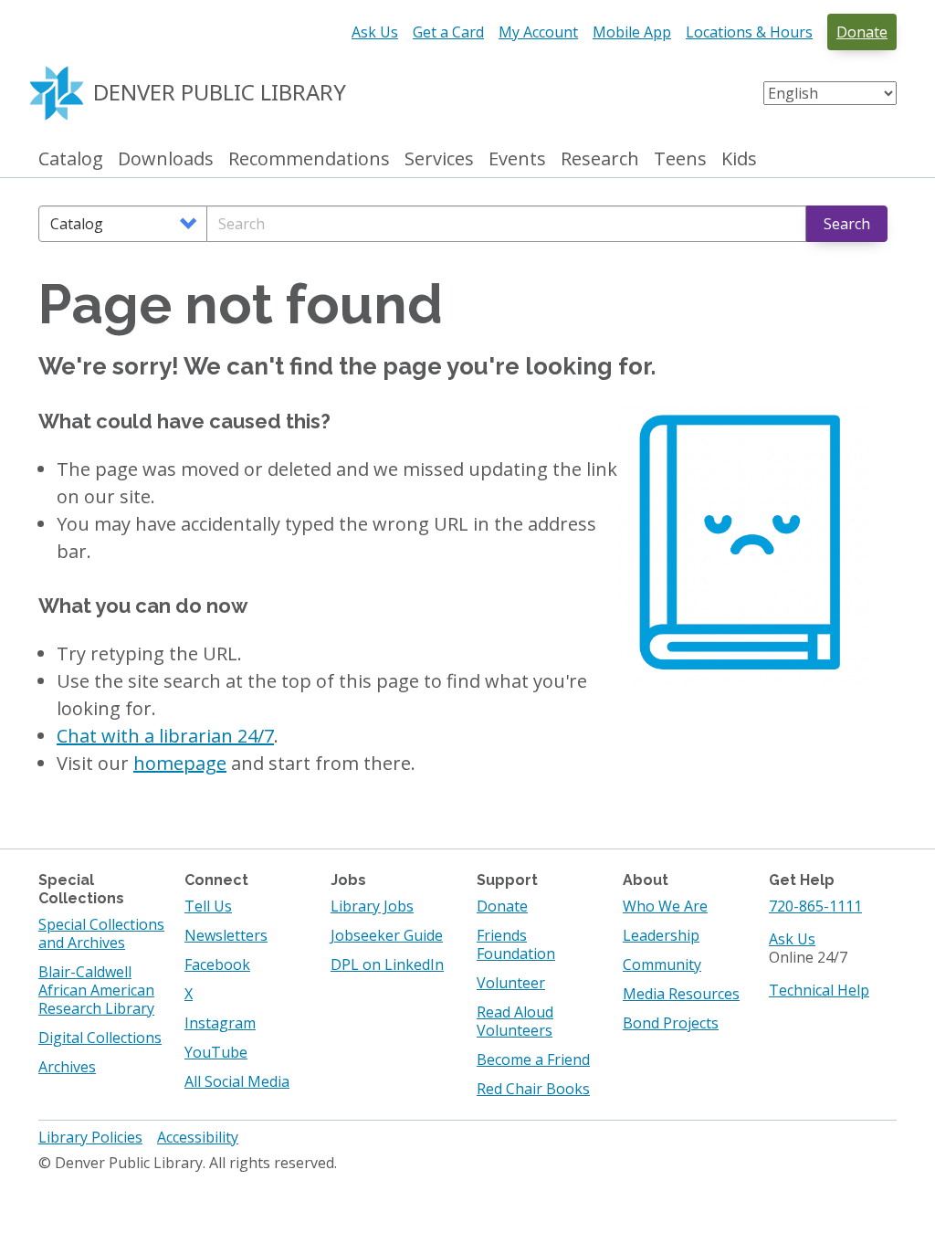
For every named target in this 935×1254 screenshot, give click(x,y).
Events (517, 159)
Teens (680, 159)
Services (439, 159)
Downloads (166, 159)
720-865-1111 (815, 906)
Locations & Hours (749, 32)
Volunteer (511, 983)
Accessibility (197, 1137)
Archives (67, 1067)
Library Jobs (372, 906)
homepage (179, 763)
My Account (538, 32)
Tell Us (208, 906)
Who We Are (665, 906)
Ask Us (375, 32)
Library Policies (90, 1137)
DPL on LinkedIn (387, 964)
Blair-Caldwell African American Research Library (96, 990)
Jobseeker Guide (387, 935)
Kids (739, 159)
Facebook (217, 964)
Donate (862, 32)
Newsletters (226, 935)
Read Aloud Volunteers (515, 1021)
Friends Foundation (516, 944)
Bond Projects (671, 1023)
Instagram (220, 1023)
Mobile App (632, 32)
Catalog (70, 159)
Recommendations (309, 159)
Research (600, 159)
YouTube (215, 1052)
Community (662, 964)
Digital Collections (100, 1037)
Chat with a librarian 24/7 (165, 735)
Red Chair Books (533, 1089)
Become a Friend (533, 1059)
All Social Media (236, 1081)
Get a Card (448, 32)
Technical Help (819, 990)
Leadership (661, 935)
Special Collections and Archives (101, 933)
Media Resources (681, 994)
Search (847, 224)
